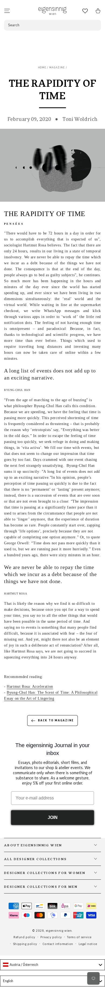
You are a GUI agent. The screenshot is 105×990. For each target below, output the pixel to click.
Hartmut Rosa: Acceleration (30, 686)
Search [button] (14, 25)
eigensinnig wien (59, 930)
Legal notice (88, 944)
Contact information (58, 944)
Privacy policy (51, 937)
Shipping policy (25, 944)
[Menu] (7, 10)
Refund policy (24, 937)
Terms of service (79, 937)
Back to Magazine (56, 720)
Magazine (57, 67)
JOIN (53, 817)
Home (42, 67)
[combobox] (52, 964)
